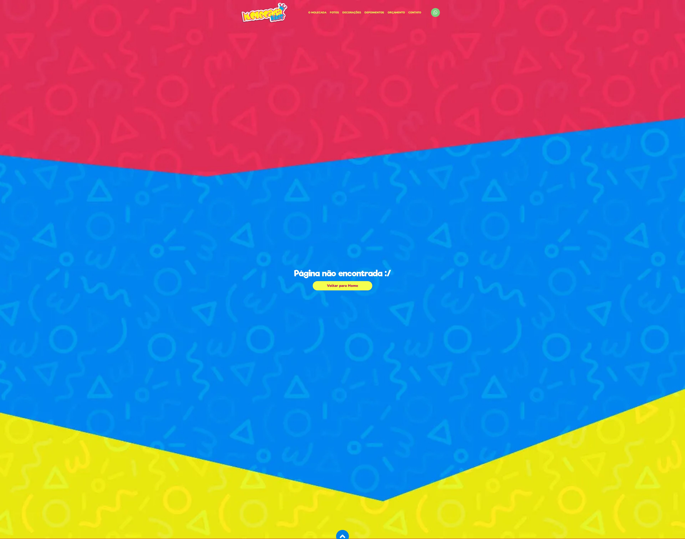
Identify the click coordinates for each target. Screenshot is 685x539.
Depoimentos (374, 12)
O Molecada (317, 12)
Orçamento (396, 12)
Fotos (334, 12)
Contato (414, 12)
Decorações (351, 12)
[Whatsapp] (435, 12)
